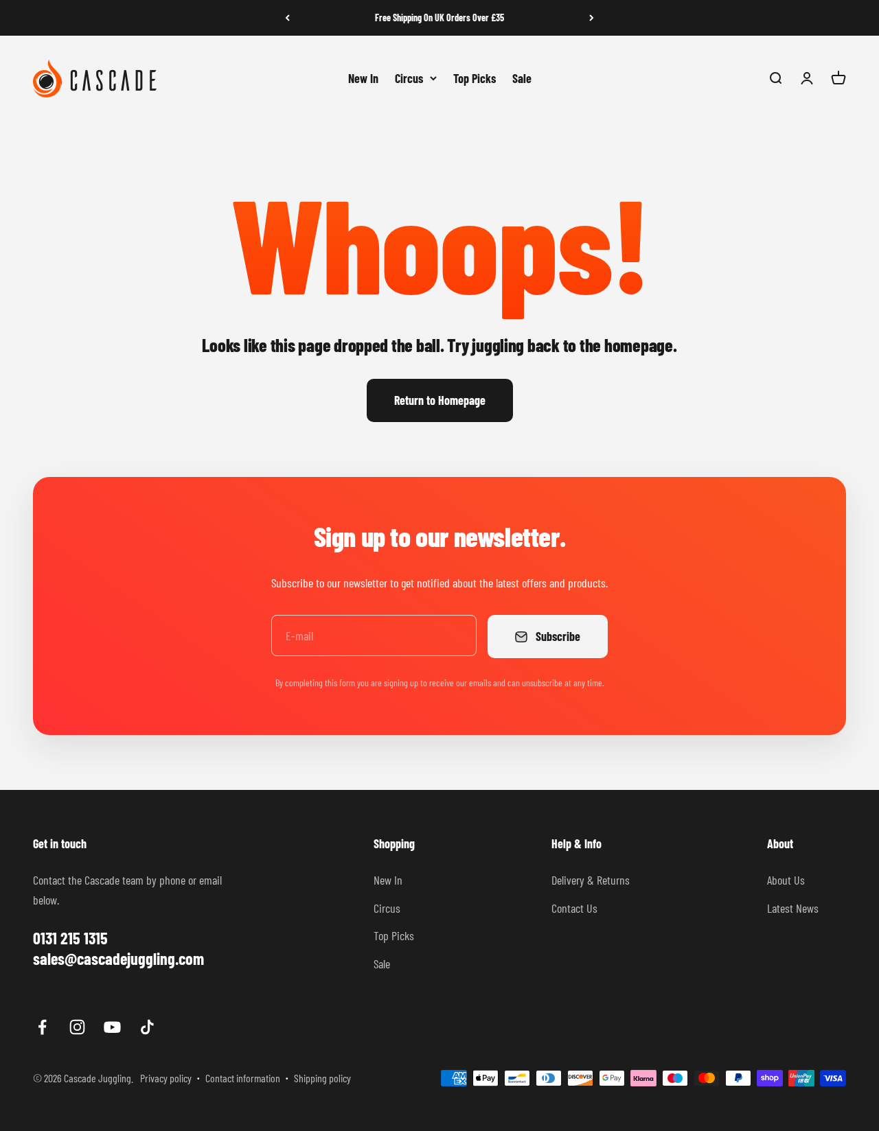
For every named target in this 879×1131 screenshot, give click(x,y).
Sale (522, 77)
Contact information (242, 1077)
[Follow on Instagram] (77, 1027)
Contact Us (574, 908)
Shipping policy (322, 1077)
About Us (786, 879)
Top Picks (474, 77)
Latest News (793, 908)
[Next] (591, 18)
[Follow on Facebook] (42, 1027)
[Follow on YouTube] (112, 1027)
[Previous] (287, 18)
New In (363, 77)
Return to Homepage (440, 400)
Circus (409, 77)
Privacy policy (166, 1077)
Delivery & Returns (590, 879)
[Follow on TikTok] (147, 1027)
